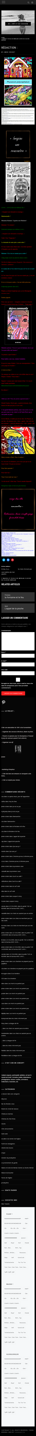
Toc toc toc (22, 1262)
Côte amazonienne (7, 1129)
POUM (27, 1243)
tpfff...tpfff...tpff (9, 1272)
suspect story (17, 896)
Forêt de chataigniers (8, 1144)
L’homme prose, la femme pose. (23, 856)
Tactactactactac (9, 1262)
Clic (5, 1228)
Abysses (4, 1099)
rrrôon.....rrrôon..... (10, 1252)
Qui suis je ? (16, 846)
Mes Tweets (5, 1204)
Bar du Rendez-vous (7, 1104)
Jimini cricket (9, 52)
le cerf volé (16, 886)
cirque (3, 1153)
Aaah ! (27, 1218)
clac (26, 1223)
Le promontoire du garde (9, 1163)
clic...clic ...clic (15, 1228)
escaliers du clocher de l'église (11, 1139)
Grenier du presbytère (8, 1158)
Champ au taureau (7, 1114)
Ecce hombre (15, 973)
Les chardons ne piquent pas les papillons (20, 968)
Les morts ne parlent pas (16, 983)
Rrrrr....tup (18, 1248)
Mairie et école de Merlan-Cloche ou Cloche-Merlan (17, 1168)
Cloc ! (24, 1228)
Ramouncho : (17, 816)
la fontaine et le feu (19, 826)
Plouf (12, 1243)
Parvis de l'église (6, 1178)
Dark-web (4, 1134)
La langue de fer (13, 1023)
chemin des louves (7, 1148)
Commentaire (6, 630)
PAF (5, 1243)
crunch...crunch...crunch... (11, 1233)
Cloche (3, 1124)
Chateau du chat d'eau (8, 1119)
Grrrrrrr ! (23, 1238)
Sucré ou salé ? (17, 876)
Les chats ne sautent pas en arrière (21, 913)
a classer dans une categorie (10, 1094)
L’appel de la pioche (19, 836)
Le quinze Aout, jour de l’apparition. (18, 796)
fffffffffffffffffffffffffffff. (10, 1238)
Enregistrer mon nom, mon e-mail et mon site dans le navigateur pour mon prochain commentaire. (17, 685)
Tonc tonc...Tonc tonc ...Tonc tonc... (15, 1267)
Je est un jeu (17, 806)
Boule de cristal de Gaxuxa (9, 1109)
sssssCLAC (21, 1257)
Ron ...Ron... (7, 1248)
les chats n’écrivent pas (25, 569)
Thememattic (19, 1432)
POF (19, 1243)
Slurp (5, 1257)
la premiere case (18, 866)
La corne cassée (18, 20)
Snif (12, 1257)
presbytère (5, 1183)
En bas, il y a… (5, 569)
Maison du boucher (7, 1173)
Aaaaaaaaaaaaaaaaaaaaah (12, 1218)
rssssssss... (23, 1252)
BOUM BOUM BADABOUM (12, 1223)
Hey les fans (13, 801)
